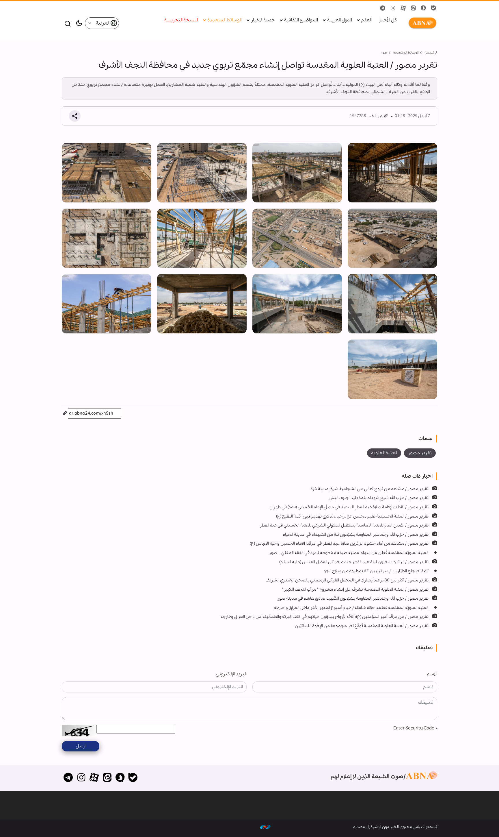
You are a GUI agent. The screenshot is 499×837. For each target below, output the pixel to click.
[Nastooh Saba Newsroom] (265, 827)
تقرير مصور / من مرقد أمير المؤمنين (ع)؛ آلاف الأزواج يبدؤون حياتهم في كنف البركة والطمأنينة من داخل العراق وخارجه (325, 617)
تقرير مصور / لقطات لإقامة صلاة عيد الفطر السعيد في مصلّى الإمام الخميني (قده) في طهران (349, 507)
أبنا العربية (421, 23)
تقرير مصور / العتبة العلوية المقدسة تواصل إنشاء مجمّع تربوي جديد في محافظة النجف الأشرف (267, 65)
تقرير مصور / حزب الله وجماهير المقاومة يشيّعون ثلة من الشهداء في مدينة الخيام (356, 534)
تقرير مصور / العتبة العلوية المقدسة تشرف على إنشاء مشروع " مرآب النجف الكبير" (355, 589)
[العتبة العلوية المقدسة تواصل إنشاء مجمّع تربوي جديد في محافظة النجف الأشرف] (392, 173)
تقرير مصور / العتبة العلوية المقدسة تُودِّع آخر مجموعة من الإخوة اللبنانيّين (362, 626)
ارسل (80, 746)
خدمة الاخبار (263, 20)
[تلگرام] (68, 778)
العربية (103, 23)
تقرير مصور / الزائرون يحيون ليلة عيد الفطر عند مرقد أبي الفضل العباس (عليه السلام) (354, 562)
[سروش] (119, 778)
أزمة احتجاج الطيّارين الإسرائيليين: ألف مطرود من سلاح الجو (376, 571)
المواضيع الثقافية (301, 20)
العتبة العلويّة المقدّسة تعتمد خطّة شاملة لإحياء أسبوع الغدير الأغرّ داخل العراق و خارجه (351, 608)
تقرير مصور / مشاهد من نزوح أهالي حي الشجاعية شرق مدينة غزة (369, 489)
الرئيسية (430, 52)
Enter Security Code (415, 728)
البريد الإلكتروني (231, 674)
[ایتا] (106, 778)
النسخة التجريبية (181, 20)
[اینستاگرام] (81, 778)
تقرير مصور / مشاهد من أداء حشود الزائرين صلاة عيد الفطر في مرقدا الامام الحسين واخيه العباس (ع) (339, 543)
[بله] (132, 778)
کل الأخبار (388, 20)
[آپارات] (94, 778)
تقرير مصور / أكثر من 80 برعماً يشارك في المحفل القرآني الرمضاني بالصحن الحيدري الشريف (347, 580)
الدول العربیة (339, 20)
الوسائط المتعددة (224, 20)
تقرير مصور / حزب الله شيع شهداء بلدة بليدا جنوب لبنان (379, 498)
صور (384, 52)
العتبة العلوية (384, 453)
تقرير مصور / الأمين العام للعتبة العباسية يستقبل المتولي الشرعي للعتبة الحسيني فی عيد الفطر (344, 525)
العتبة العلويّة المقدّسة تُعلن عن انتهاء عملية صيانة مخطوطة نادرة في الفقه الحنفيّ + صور (349, 553)
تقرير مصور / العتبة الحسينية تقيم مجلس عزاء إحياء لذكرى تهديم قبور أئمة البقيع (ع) (352, 516)
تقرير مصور (420, 453)
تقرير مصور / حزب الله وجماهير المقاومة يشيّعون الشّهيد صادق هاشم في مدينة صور (353, 598)
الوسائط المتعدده (405, 52)
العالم (366, 20)
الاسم (432, 674)
